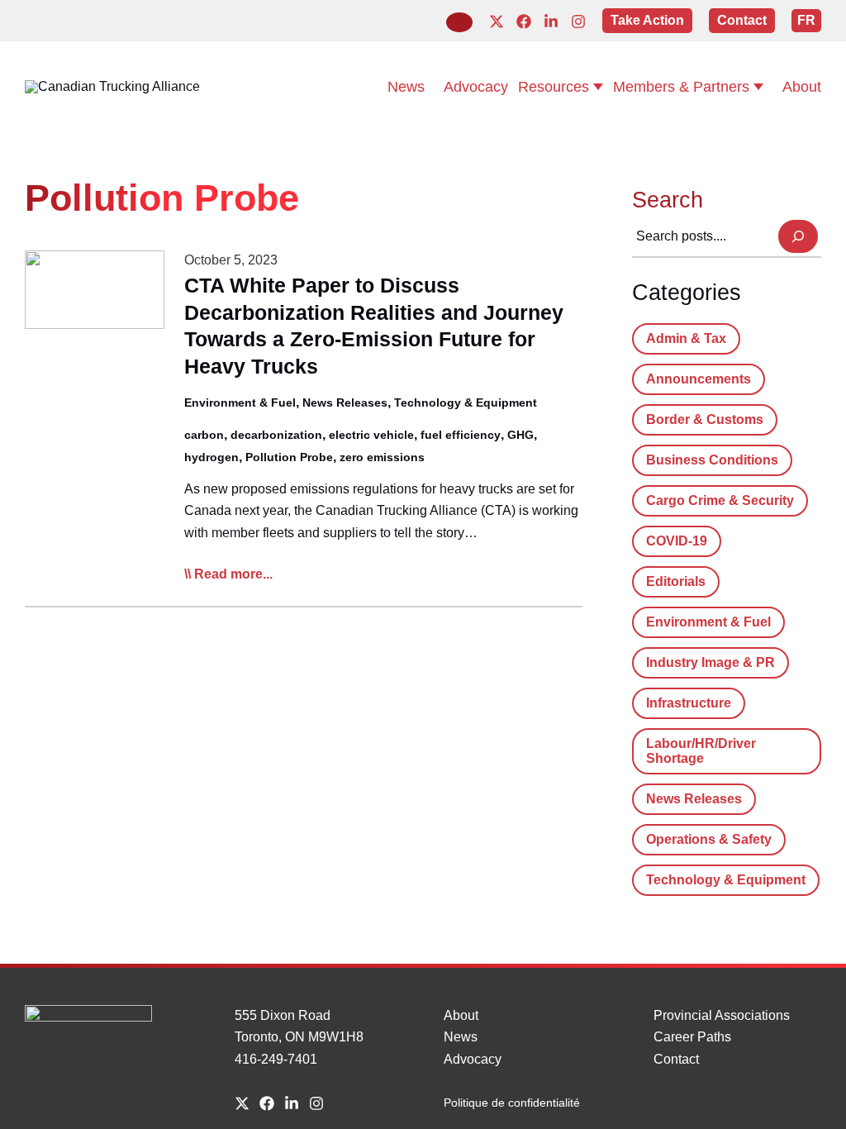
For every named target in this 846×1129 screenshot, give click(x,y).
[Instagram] (578, 21)
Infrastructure (688, 703)
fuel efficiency (461, 434)
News (461, 1037)
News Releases (344, 402)
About (461, 1015)
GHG (520, 434)
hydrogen (211, 457)
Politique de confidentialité (512, 1102)
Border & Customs (704, 419)
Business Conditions (712, 460)
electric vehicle (371, 434)
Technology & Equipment (465, 402)
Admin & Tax (686, 338)
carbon (204, 434)
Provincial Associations (722, 1015)
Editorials (676, 581)
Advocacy (472, 1059)
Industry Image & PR (710, 662)
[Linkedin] (551, 21)
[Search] (798, 236)
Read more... (233, 575)
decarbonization (276, 434)
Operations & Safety (709, 839)
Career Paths (692, 1037)
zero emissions (382, 457)
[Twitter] (496, 21)
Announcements (698, 379)
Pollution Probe (289, 457)
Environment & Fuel (240, 402)
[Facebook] (523, 21)
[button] (459, 22)
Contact (676, 1059)
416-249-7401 (276, 1059)
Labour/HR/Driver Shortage (701, 750)
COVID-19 (676, 541)
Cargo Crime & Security (720, 500)
